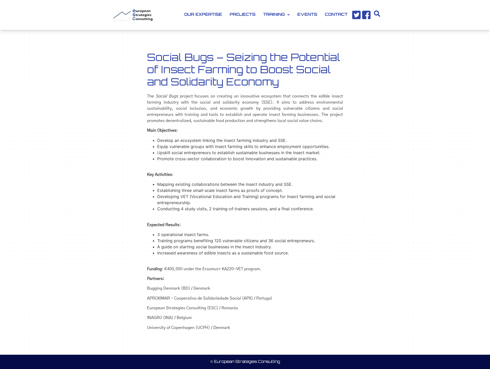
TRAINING (274, 15)
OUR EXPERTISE (203, 15)
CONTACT (336, 15)
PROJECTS (242, 15)
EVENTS (307, 15)
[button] (276, 15)
